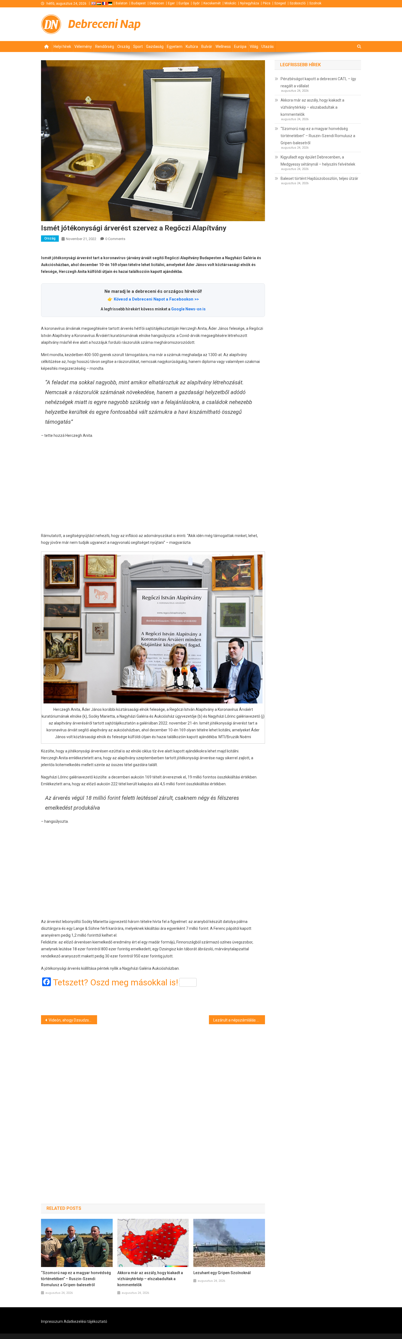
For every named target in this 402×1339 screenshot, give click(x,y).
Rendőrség (104, 46)
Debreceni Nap (104, 24)
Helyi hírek (62, 46)
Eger (171, 3)
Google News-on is (188, 309)
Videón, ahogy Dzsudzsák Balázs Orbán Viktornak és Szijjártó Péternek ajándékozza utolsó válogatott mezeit (73, 1020)
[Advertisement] (153, 486)
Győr (196, 3)
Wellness (223, 46)
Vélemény (83, 46)
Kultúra (192, 46)
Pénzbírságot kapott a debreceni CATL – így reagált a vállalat (318, 82)
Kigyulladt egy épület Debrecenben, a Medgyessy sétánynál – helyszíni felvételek (318, 160)
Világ (254, 46)
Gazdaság (155, 46)
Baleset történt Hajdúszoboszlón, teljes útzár (319, 178)
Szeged (280, 3)
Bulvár (206, 46)
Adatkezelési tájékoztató (85, 1321)
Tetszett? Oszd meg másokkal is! (115, 982)
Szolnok (315, 3)
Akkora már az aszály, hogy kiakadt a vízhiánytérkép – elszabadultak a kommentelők (150, 1279)
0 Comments (115, 239)
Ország (123, 46)
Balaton (121, 3)
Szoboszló (297, 3)
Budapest (138, 3)
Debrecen (157, 3)
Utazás (267, 46)
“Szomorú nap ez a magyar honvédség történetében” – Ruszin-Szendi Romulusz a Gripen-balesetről (76, 1279)
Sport (138, 46)
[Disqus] (153, 1104)
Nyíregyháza (249, 3)
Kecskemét (212, 3)
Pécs (266, 3)
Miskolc (230, 3)
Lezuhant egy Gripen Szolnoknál (222, 1273)
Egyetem (174, 46)
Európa (184, 3)
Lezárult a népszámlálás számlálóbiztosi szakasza (239, 1020)
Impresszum (52, 1321)
